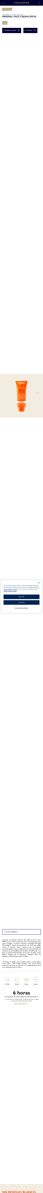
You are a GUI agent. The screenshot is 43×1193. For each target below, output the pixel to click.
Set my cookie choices (21, 608)
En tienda (29, 30)
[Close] (38, 582)
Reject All (21, 596)
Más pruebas (20, 1004)
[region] (21, 596)
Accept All (21, 602)
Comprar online (10, 30)
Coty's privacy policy (10, 591)
